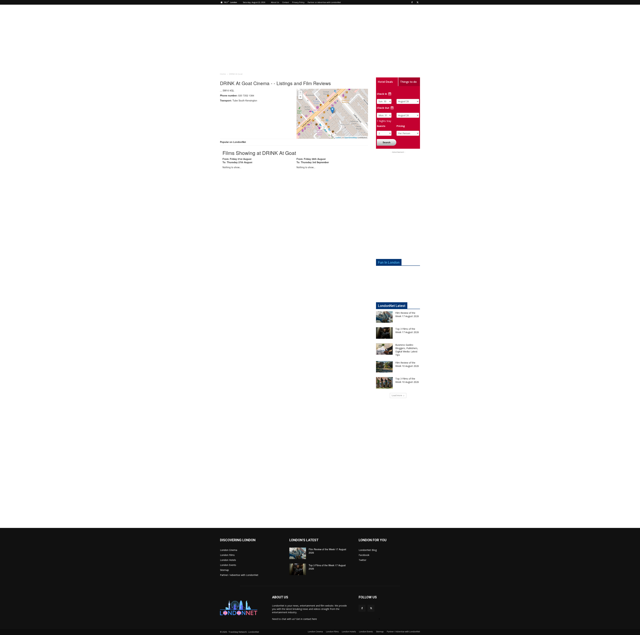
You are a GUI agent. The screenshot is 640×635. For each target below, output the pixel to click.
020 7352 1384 (237, 95)
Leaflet (338, 137)
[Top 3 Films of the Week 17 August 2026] (384, 333)
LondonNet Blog (368, 550)
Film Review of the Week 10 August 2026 (407, 364)
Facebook (364, 555)
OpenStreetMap (350, 137)
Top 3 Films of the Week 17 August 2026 (407, 330)
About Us (275, 2)
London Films (227, 555)
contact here (310, 619)
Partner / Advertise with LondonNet (239, 575)
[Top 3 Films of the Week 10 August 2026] (384, 383)
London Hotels (228, 560)
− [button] (300, 97)
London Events (228, 565)
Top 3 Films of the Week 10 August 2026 (407, 380)
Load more (397, 395)
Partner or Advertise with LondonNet (324, 2)
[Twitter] (417, 2)
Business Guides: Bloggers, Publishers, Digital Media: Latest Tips (406, 349)
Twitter (362, 560)
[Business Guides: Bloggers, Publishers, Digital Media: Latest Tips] (384, 349)
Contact (285, 2)
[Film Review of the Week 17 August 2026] (384, 317)
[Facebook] (412, 2)
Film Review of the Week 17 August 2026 (407, 314)
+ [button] (300, 92)
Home (223, 74)
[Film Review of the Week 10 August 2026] (384, 367)
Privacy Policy (298, 2)
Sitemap (224, 570)
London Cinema (228, 550)
